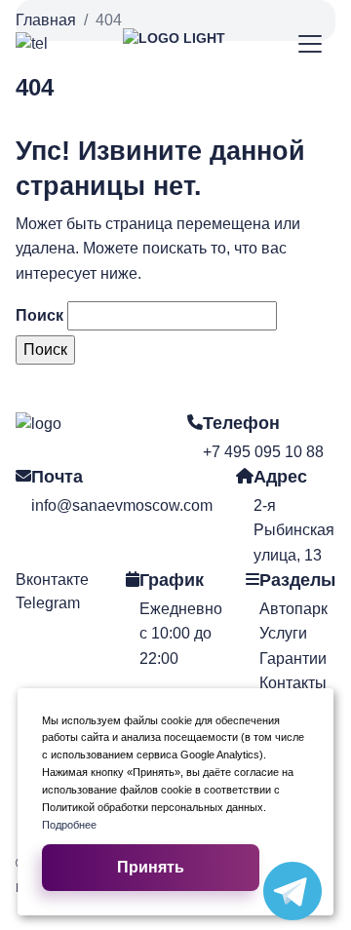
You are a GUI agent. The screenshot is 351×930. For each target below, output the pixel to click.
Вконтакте (52, 579)
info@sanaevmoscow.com (122, 505)
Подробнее (69, 825)
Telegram (48, 603)
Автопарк (293, 609)
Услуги (283, 633)
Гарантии (293, 658)
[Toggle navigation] (310, 44)
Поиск (39, 315)
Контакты (293, 683)
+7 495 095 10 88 (263, 452)
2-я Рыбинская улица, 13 (294, 530)
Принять (150, 867)
